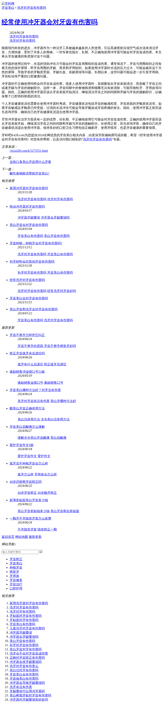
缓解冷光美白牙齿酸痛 (34, 437)
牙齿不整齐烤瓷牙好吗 (60, 346)
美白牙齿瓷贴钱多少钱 (34, 511)
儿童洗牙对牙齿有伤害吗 (27, 628)
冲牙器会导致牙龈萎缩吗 (27, 682)
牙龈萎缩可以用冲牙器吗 (27, 691)
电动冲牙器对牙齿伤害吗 (27, 206)
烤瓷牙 (14, 571)
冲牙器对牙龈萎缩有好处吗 (29, 699)
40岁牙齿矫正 (27, 492)
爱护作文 (44, 456)
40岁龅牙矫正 (47, 492)
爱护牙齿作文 (27, 456)
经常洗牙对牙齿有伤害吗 (27, 280)
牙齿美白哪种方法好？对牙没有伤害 (35, 390)
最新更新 (35, 536)
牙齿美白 (8, 7)
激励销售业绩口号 (30, 382)
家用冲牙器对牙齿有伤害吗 (29, 188)
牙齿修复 (16, 580)
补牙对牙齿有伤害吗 (32, 272)
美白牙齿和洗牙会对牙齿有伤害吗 (34, 309)
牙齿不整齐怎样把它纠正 (27, 335)
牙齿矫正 (16, 559)
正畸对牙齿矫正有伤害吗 (27, 657)
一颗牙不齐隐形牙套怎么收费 (30, 518)
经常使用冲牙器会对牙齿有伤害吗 (50, 22)
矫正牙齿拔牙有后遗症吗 (27, 353)
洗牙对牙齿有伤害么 (24, 666)
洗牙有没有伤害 (21, 687)
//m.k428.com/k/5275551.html (29, 150)
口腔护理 (16, 588)
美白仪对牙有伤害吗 (24, 670)
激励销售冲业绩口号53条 (27, 371)
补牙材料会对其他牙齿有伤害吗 (32, 261)
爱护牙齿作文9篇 (22, 445)
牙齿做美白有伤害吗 (24, 678)
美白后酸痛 (58, 437)
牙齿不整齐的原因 (30, 346)
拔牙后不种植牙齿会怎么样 (29, 463)
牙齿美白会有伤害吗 (24, 674)
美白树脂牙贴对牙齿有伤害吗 (30, 695)
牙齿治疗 (16, 584)
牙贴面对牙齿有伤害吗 (26, 615)
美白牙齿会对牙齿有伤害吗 (29, 225)
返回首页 (8, 536)
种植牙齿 (16, 567)
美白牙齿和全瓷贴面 (64, 511)
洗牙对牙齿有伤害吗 (31, 7)
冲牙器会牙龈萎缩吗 (55, 217)
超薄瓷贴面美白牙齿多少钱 (29, 500)
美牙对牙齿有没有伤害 (34, 401)
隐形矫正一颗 (47, 529)
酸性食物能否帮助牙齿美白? (29, 173)
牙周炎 (14, 576)
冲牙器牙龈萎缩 (29, 217)
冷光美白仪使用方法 (55, 419)
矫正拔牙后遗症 (55, 364)
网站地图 (21, 536)
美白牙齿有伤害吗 (57, 236)
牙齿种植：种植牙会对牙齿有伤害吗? (36, 243)
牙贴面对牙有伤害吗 (24, 620)
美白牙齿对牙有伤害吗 (26, 649)
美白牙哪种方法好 (63, 401)
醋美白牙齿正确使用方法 (27, 408)
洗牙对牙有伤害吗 (22, 40)
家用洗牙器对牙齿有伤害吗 (29, 603)
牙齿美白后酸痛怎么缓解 (27, 426)
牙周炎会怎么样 (45, 474)
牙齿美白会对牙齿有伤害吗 (29, 298)
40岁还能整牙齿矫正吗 (26, 481)
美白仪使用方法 (29, 419)
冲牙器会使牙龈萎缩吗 (26, 662)
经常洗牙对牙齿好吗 (61, 291)
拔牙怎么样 (26, 474)
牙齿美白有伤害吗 (30, 236)
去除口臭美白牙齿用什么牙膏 (30, 162)
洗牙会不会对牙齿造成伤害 (29, 653)
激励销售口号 (53, 382)
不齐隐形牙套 (27, 529)
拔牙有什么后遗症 (30, 364)
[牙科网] (8, 3)
